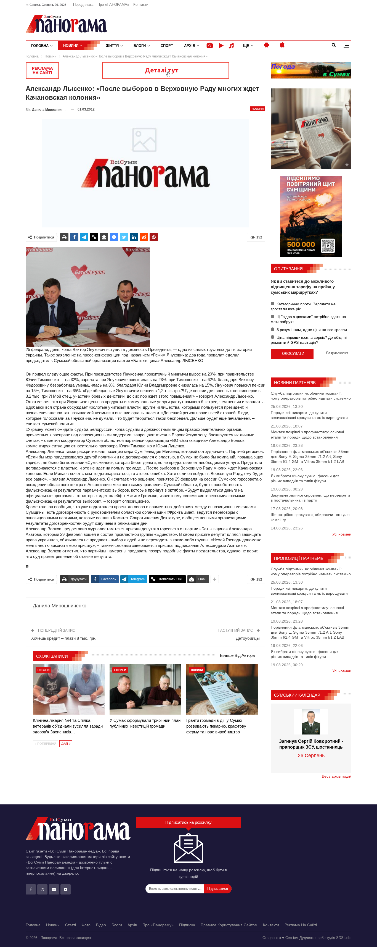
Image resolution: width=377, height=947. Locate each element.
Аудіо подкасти (232, 46)
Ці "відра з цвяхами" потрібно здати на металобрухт (308, 319)
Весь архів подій (336, 776)
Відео (101, 925)
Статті (70, 925)
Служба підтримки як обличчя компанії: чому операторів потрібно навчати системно (311, 395)
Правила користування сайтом (229, 925)
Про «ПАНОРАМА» (113, 4)
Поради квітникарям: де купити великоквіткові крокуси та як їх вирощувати (309, 415)
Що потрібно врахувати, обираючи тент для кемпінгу (310, 517)
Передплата (83, 4)
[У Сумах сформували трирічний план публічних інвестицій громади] (145, 689)
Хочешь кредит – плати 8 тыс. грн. (63, 638)
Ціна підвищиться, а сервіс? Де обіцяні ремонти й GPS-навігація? (309, 340)
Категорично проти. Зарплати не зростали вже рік (303, 306)
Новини (70, 45)
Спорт (167, 46)
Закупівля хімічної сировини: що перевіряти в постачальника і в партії (310, 497)
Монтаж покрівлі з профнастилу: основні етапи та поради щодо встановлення (307, 434)
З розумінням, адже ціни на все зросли (311, 329)
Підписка (187, 925)
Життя (112, 46)
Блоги (140, 46)
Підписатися (217, 888)
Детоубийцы (248, 638)
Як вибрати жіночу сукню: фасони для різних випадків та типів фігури (305, 478)
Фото (86, 925)
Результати (337, 353)
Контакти (140, 4)
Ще (246, 46)
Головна (40, 46)
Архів (189, 46)
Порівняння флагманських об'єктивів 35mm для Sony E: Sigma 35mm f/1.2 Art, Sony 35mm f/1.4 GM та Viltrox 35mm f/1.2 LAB (310, 456)
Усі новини (341, 534)
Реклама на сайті (301, 925)
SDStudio (343, 938)
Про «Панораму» (158, 925)
